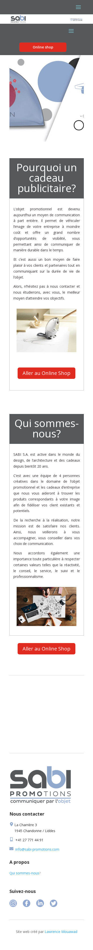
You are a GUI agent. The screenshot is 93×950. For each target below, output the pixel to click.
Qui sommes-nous (24, 873)
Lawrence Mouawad (61, 931)
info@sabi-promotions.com (37, 849)
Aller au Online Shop (46, 373)
